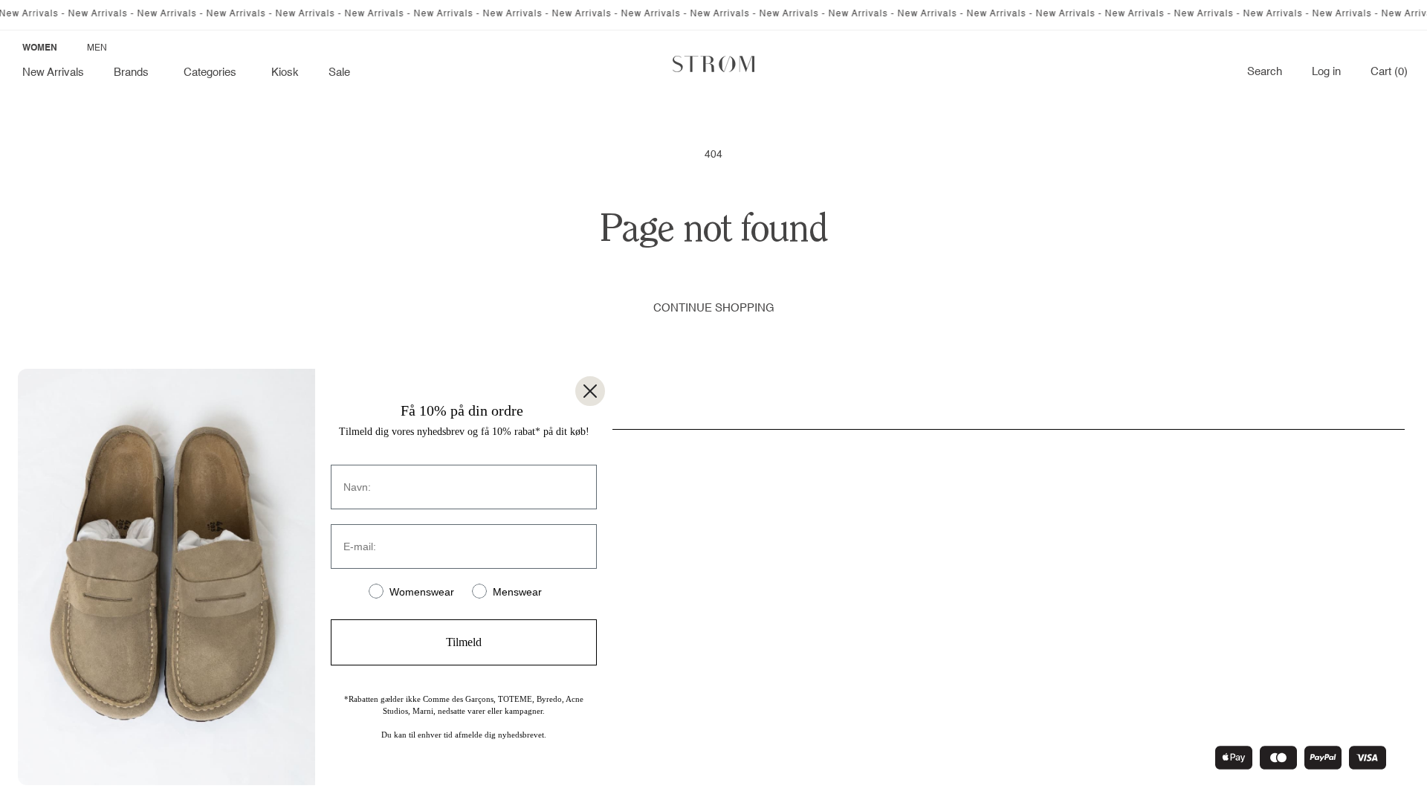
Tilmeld (464, 642)
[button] (134, 73)
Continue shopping (713, 308)
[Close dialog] (590, 391)
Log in (1326, 72)
